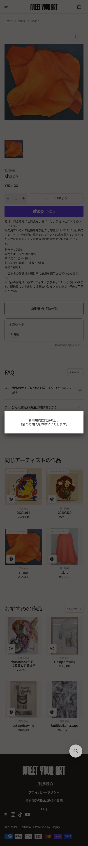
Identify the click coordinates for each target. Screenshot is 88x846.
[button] (75, 751)
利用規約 (34, 420)
